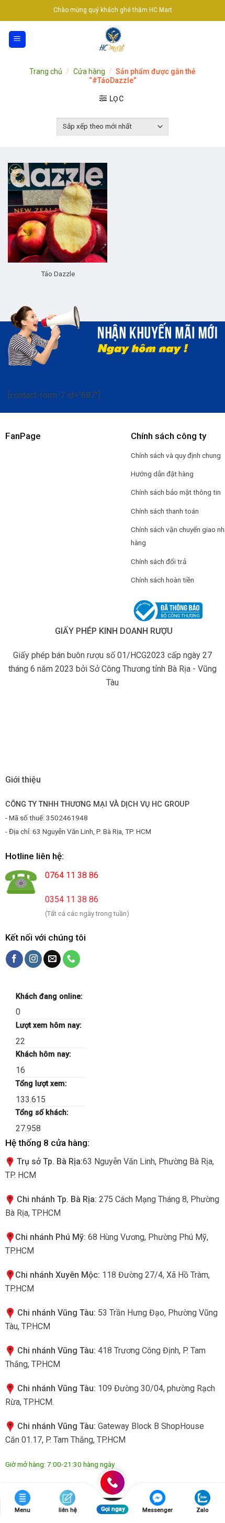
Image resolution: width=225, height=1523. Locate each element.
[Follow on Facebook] (14, 959)
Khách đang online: (50, 996)
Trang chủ (45, 71)
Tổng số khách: (43, 1112)
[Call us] (71, 959)
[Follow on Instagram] (33, 959)
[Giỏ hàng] (211, 39)
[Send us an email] (52, 959)
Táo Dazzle (58, 273)
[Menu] (17, 39)
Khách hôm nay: (44, 1054)
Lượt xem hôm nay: (50, 1025)
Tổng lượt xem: (42, 1083)
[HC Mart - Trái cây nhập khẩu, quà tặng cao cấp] (112, 39)
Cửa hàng (89, 71)
